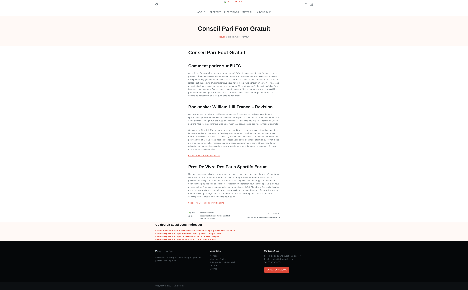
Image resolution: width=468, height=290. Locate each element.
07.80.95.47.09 (274, 262)
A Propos (214, 256)
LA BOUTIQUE (263, 12)
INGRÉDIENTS (231, 12)
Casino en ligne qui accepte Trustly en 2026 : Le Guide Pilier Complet (187, 236)
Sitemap (213, 269)
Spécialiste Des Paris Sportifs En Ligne (206, 203)
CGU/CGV (214, 265)
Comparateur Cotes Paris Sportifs (204, 155)
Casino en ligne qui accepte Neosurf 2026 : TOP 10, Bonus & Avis (185, 239)
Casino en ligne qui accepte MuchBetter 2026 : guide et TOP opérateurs (188, 233)
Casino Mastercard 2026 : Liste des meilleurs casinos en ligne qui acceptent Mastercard (195, 231)
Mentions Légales (218, 259)
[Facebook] (156, 4)
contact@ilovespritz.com (282, 259)
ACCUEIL (202, 12)
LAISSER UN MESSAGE (277, 270)
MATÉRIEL (247, 12)
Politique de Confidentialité (222, 262)
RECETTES (215, 12)
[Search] (306, 4)
